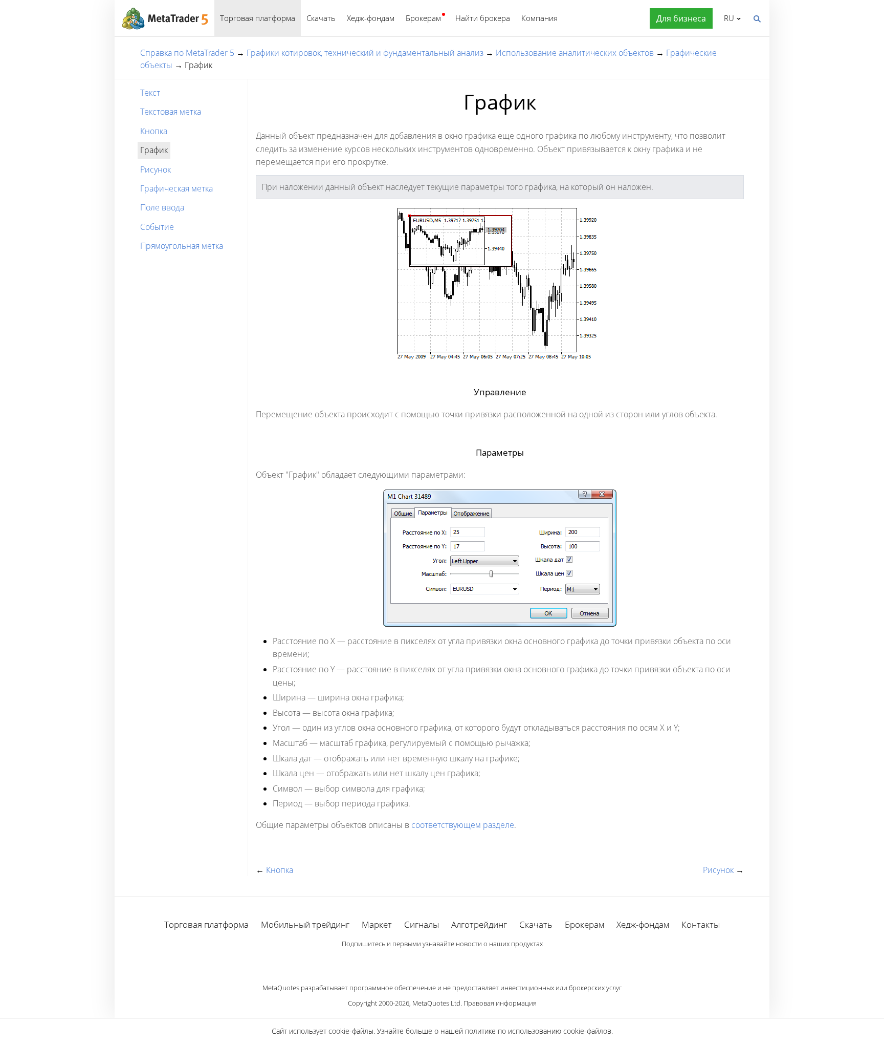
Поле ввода (162, 207)
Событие (157, 226)
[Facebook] (425, 961)
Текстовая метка (170, 111)
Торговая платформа (257, 18)
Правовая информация (500, 1003)
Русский (727, 18)
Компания (539, 18)
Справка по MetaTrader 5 (187, 52)
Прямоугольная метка (181, 245)
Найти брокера (482, 18)
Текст (150, 92)
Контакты (700, 924)
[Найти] (756, 18)
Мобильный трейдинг (305, 924)
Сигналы (421, 924)
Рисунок (155, 169)
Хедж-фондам (370, 18)
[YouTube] (458, 961)
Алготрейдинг (479, 924)
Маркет (377, 924)
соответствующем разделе (462, 824)
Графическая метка (176, 188)
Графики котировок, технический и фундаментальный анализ (365, 52)
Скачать (321, 18)
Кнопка (153, 131)
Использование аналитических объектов (575, 52)
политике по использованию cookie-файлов (538, 1031)
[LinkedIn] (442, 961)
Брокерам (423, 18)
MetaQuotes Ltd (436, 1003)
